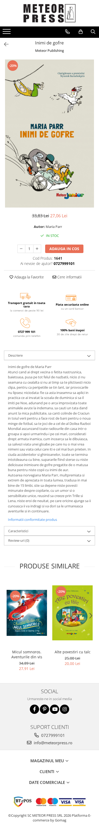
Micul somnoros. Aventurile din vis (26, 654)
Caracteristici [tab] (18, 531)
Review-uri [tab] (18, 540)
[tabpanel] (49, 133)
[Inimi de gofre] (49, 133)
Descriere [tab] (15, 355)
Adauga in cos (64, 248)
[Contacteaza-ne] (67, 31)
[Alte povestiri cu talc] (72, 612)
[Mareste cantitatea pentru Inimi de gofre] (37, 249)
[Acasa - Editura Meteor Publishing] (49, 13)
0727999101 (52, 735)
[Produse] (7, 33)
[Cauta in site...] (93, 31)
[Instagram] (64, 709)
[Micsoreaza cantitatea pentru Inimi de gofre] (21, 249)
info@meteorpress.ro (52, 742)
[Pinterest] (44, 709)
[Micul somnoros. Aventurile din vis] (27, 613)
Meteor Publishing (49, 50)
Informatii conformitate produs (32, 519)
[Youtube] (54, 709)
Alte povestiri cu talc (73, 651)
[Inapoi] (4, 44)
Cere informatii (69, 276)
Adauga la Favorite (28, 276)
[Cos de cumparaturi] (80, 31)
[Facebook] (34, 709)
